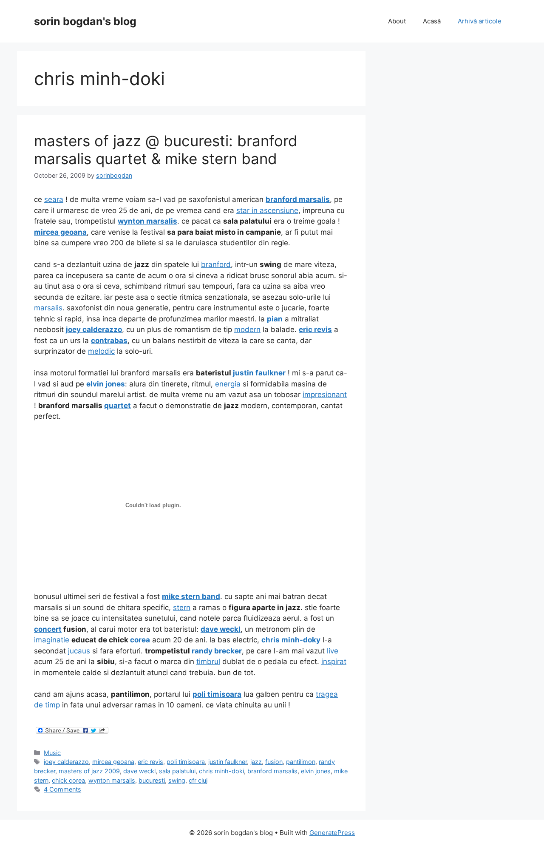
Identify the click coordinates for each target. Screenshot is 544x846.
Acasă (432, 21)
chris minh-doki (221, 771)
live (332, 651)
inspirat (333, 661)
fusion (274, 761)
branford (216, 264)
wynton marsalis (111, 780)
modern (247, 329)
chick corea (68, 780)
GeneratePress (332, 833)
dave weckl (139, 771)
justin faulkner (227, 761)
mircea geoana (113, 761)
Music (52, 752)
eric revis (150, 761)
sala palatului (177, 771)
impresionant (325, 394)
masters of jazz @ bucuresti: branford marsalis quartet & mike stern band (166, 149)
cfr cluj (198, 780)
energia (228, 384)
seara (53, 199)
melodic (101, 351)
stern (181, 607)
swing (176, 780)
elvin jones (316, 771)
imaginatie (51, 640)
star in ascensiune (267, 210)
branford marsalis (272, 771)
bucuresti (152, 780)
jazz (256, 761)
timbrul (208, 661)
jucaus (79, 651)
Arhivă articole (480, 21)
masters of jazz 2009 (89, 771)
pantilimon (300, 761)
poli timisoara (186, 761)
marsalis (48, 308)
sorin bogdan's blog (85, 21)
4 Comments (62, 789)
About (397, 21)
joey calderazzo (66, 761)
